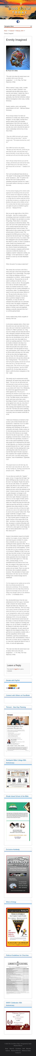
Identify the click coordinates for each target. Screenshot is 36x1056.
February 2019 (19, 30)
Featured (11, 30)
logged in (16, 669)
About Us (11, 1048)
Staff (23, 1048)
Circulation (18, 1048)
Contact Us (18, 1052)
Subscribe (28, 1048)
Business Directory (16, 1050)
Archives (8, 1050)
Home (5, 30)
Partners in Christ (26, 1050)
